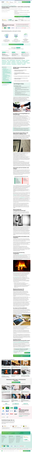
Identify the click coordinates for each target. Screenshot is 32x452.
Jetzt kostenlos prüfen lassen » (22, 16)
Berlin (13, 448)
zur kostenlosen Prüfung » (27, 450)
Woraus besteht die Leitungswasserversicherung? (6, 75)
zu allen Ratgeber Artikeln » (27, 359)
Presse (2, 442)
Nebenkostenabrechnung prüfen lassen (12, 437)
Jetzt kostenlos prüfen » (7, 82)
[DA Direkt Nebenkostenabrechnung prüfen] (16, 446)
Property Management (18, 439)
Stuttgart (27, 448)
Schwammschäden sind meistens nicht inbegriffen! (6, 76)
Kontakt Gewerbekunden (4, 437)
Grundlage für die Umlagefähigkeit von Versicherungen (7, 70)
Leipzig (24, 448)
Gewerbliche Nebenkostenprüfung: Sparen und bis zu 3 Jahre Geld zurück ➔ (22, 0)
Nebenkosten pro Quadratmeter (12, 438)
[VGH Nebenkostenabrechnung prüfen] (19, 446)
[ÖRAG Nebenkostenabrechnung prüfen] (21, 446)
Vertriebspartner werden (18, 438)
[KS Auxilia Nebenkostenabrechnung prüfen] (25, 446)
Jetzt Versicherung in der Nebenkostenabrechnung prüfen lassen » (21, 356)
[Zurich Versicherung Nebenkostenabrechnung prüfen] (10, 446)
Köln (22, 448)
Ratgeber (2, 440)
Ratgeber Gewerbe (18, 441)
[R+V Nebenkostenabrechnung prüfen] (12, 446)
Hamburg (20, 448)
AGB (7, 448)
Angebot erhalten (17, 442)
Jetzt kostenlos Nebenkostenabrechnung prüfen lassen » (16, 44)
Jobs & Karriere (3, 438)
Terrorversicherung (20, 254)
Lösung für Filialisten (18, 440)
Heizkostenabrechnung (11, 441)
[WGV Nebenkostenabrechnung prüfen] (8, 446)
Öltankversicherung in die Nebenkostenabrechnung (6, 79)
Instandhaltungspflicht (21, 197)
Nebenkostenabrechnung (11, 440)
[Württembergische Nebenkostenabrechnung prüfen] (23, 446)
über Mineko (3, 439)
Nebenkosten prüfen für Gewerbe (19, 437)
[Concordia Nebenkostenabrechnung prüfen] (14, 446)
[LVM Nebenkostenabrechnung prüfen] (6, 446)
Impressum (5, 448)
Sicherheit (2, 448)
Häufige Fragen (4, 68)
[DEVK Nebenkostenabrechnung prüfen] (4, 446)
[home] (3, 2)
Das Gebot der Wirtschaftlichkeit (6, 80)
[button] (15, 2)
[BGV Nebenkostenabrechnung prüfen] (17, 446)
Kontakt (2, 441)
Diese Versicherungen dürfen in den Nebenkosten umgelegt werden (7, 72)
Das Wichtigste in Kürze (5, 69)
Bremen (18, 448)
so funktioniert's (11, 2)
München (15, 448)
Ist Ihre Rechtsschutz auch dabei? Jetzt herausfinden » (23, 416)
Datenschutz (10, 448)
